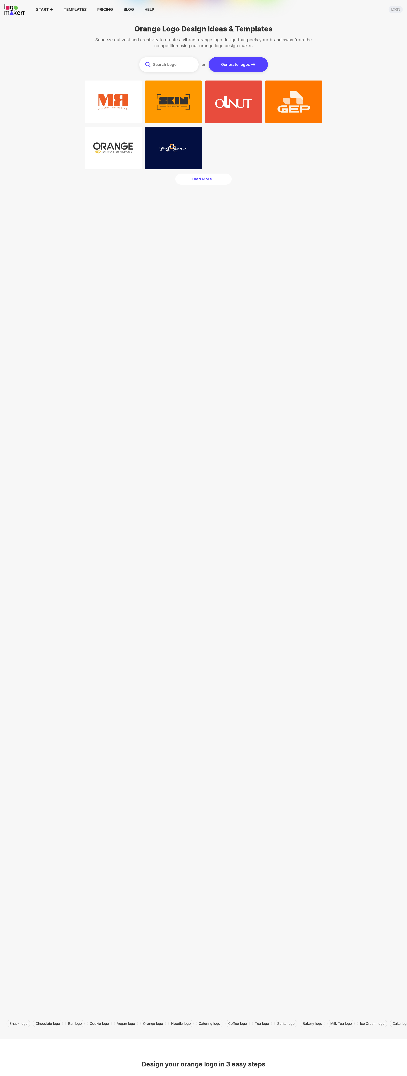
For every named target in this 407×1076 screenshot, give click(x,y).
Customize (114, 118)
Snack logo (18, 1023)
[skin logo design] (173, 102)
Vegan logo (126, 1023)
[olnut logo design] (233, 102)
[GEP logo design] (293, 102)
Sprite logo (286, 1023)
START (42, 9)
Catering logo (209, 1023)
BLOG (129, 9)
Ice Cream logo (372, 1023)
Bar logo (75, 1023)
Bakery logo (312, 1023)
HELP (149, 9)
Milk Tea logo (341, 1023)
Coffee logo (237, 1023)
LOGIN (395, 9)
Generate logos (235, 64)
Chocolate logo (48, 1023)
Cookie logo (99, 1023)
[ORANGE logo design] (113, 148)
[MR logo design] (113, 102)
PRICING (105, 9)
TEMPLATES (75, 9)
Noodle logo (181, 1023)
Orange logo (153, 1023)
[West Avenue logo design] (173, 148)
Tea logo (262, 1023)
